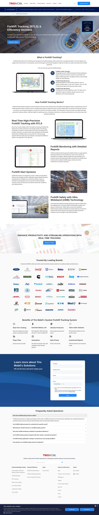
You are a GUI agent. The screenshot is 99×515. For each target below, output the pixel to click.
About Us (60, 487)
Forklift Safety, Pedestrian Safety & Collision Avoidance (18, 471)
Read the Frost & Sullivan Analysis (64, 9)
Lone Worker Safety (16, 485)
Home (13, 13)
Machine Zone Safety (17, 482)
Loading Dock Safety (16, 488)
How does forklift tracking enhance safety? (24, 415)
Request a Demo (84, 3)
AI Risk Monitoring (16, 475)
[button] (33, 513)
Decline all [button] (87, 509)
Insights (59, 480)
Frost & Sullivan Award (63, 483)
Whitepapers (61, 477)
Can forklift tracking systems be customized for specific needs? (30, 424)
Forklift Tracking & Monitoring (34, 473)
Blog (59, 470)
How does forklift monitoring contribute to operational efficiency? (31, 431)
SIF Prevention (15, 479)
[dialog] (49, 509)
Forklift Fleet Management (33, 470)
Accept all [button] (72, 509)
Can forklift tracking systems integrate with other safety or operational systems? (35, 435)
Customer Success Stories (64, 473)
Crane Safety (15, 492)
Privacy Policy (46, 470)
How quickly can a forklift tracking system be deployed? (28, 442)
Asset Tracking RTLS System (34, 477)
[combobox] (95, 506)
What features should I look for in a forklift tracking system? (29, 427)
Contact (59, 496)
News (59, 493)
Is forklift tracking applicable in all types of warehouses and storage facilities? (34, 438)
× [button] (97, 505)
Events (59, 490)
